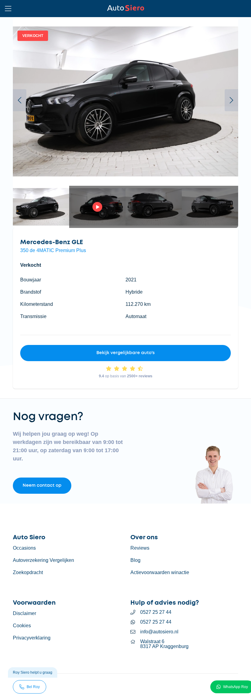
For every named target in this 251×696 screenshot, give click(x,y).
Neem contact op (42, 485)
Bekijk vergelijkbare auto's (125, 353)
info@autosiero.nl (159, 631)
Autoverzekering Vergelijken (43, 560)
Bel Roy (33, 687)
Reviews (139, 548)
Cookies (22, 625)
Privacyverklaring (32, 637)
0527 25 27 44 (155, 612)
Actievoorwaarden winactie (159, 572)
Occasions (24, 548)
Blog (135, 560)
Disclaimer (24, 613)
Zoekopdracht (28, 572)
